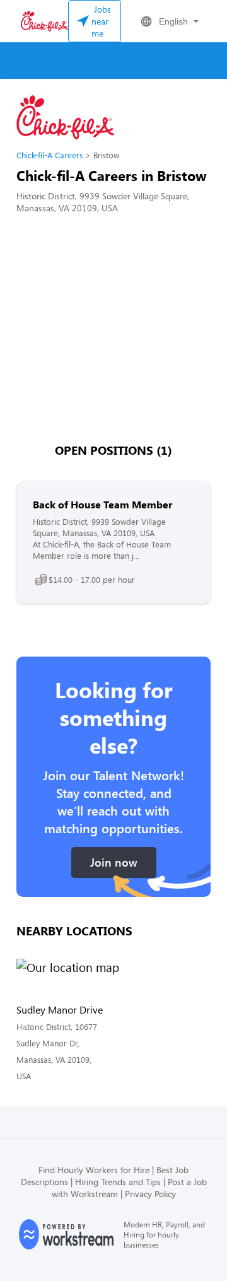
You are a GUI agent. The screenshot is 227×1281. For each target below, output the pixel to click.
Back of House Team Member (102, 504)
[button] (168, 21)
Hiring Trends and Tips (118, 1182)
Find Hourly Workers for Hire (93, 1170)
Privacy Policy (150, 1194)
